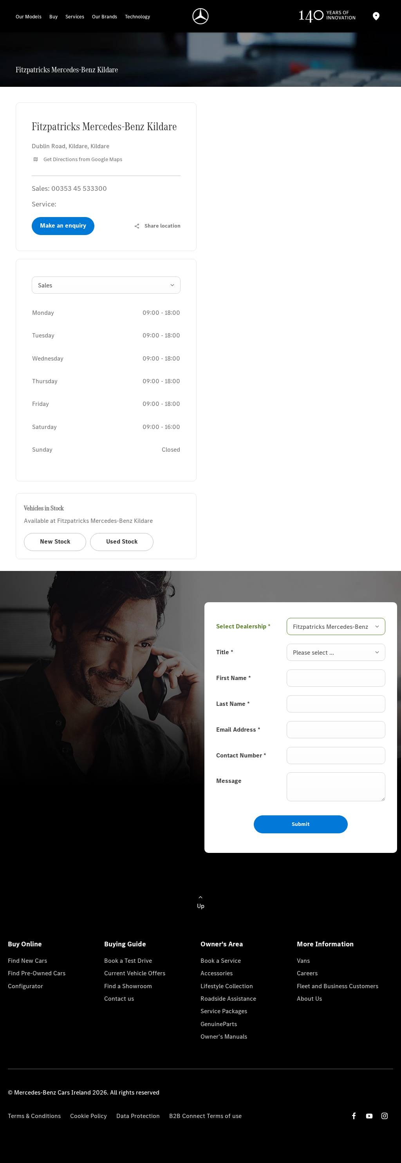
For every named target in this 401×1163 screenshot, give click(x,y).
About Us (309, 998)
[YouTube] (369, 1116)
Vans (303, 961)
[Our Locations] (376, 16)
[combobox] (106, 285)
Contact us (119, 998)
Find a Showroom (128, 986)
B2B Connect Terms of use (205, 1116)
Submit (301, 824)
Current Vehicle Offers (134, 973)
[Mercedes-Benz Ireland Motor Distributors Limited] (201, 16)
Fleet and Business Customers (337, 986)
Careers (307, 973)
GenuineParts (218, 1024)
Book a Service (220, 961)
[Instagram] (384, 1116)
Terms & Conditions (34, 1116)
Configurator (25, 986)
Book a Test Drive (128, 961)
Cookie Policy (88, 1116)
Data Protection (138, 1116)
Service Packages (223, 1011)
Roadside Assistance (228, 998)
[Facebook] (354, 1116)
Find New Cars (27, 961)
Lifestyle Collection (226, 986)
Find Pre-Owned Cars (36, 973)
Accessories (216, 973)
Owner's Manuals (223, 1036)
